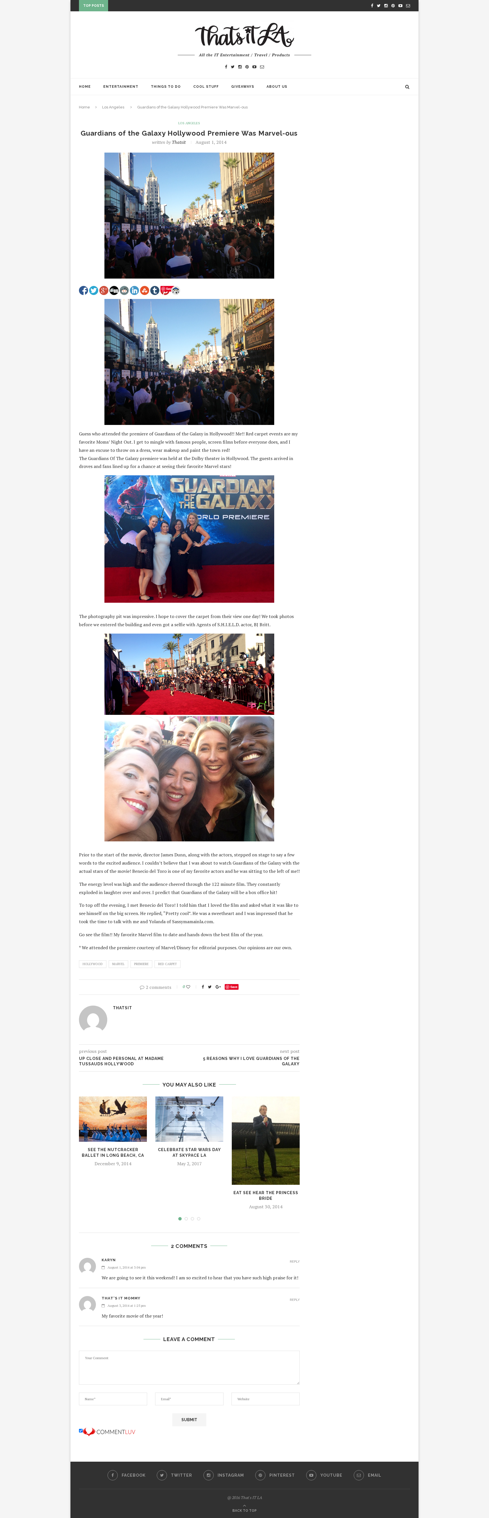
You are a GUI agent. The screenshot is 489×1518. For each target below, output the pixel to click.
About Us (277, 87)
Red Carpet (167, 964)
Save (233, 987)
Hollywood (93, 964)
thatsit (179, 142)
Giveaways (242, 87)
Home (85, 87)
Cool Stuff (206, 87)
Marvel (118, 964)
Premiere (141, 964)
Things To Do (166, 87)
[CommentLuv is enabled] (109, 1431)
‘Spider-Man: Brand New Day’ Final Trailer (155, 7)
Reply (295, 1261)
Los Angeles (113, 107)
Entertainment (120, 87)
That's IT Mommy (121, 1298)
